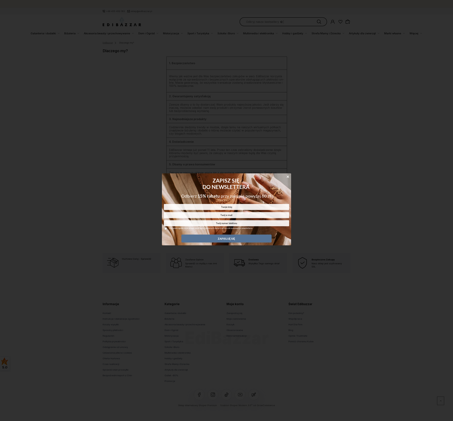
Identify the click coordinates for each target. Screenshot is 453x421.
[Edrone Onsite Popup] (226, 210)
